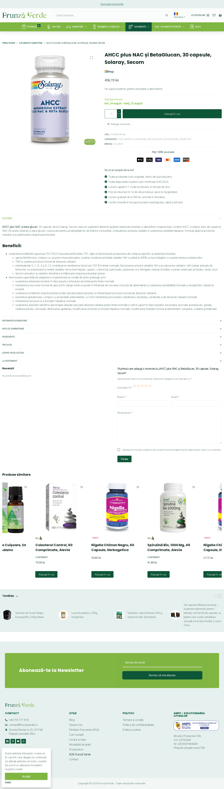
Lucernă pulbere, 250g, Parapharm (84, 615)
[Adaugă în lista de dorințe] (58, 487)
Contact (12, 713)
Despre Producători (13, 352)
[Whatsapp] (23, 741)
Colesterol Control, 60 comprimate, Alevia (30, 547)
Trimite (124, 459)
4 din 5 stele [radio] (146, 388)
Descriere (7, 218)
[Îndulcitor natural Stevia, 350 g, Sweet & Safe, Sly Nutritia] (119, 615)
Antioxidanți (155, 139)
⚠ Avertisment (9, 360)
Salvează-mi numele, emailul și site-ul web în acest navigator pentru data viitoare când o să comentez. (171, 449)
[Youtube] (18, 741)
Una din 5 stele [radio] (135, 388)
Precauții (7, 344)
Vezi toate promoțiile (111, 4)
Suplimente (140, 26)
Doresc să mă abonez (162, 675)
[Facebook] (7, 741)
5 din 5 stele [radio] (150, 388)
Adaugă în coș (172, 113)
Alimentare (77, 26)
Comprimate (18, 557)
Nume (121, 397)
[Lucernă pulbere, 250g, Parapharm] (63, 615)
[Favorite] (214, 15)
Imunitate (186, 139)
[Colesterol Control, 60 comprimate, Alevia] (37, 507)
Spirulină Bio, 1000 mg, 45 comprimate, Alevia (145, 547)
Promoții (33, 26)
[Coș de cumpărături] (220, 15)
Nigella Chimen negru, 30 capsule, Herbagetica (201, 547)
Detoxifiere (171, 139)
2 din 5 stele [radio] (138, 388)
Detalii (8, 782)
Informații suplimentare (14, 320)
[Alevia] (15, 538)
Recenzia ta (124, 412)
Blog (198, 26)
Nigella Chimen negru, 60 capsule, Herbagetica (89, 547)
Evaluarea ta (124, 387)
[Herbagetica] (71, 538)
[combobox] (108, 15)
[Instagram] (12, 741)
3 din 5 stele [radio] (142, 388)
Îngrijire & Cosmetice (109, 26)
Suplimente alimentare (132, 139)
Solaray (118, 143)
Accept (26, 776)
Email (175, 397)
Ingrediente (8, 336)
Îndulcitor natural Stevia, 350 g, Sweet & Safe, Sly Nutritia (145, 615)
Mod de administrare (13, 328)
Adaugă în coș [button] (23, 574)
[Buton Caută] (167, 15)
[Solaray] (109, 72)
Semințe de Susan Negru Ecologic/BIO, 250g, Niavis (29, 615)
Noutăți (56, 26)
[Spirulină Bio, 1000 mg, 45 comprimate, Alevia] (149, 507)
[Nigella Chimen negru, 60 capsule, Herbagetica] (93, 507)
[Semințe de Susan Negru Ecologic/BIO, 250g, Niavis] (7, 615)
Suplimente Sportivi (171, 26)
